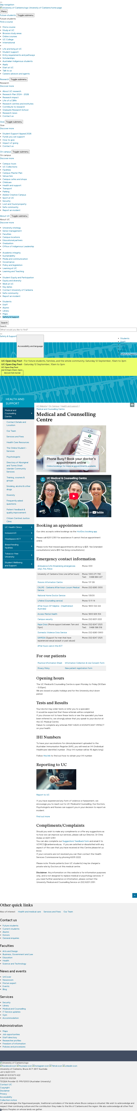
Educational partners (12, 240)
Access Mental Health (47, 614)
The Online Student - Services (17, 449)
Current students (11, 929)
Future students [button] (8, 15)
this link (46, 755)
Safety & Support (11, 317)
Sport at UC (8, 198)
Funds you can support (14, 136)
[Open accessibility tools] (1, 2)
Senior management (12, 231)
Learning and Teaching (13, 271)
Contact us (8, 116)
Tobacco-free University (11, 555)
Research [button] (4, 79)
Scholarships (9, 58)
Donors (6, 935)
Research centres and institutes (18, 103)
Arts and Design (10, 951)
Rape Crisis (42, 624)
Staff (5, 304)
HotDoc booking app (87, 531)
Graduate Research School (15, 110)
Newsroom (8, 980)
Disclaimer (5, 1090)
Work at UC (8, 284)
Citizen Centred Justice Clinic (18, 520)
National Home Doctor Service (51, 595)
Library (6, 310)
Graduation (8, 243)
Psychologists (13, 457)
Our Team (11, 431)
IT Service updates (11, 1012)
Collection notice (8, 1100)
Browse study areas (12, 33)
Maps (5, 314)
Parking (6, 191)
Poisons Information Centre (50, 582)
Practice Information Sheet (50, 663)
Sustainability (9, 256)
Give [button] (2, 122)
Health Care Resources (18, 442)
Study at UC (8, 30)
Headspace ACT (13, 539)
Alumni (6, 307)
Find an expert (9, 983)
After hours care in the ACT (50, 646)
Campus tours (9, 163)
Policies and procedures (14, 1046)
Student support (11, 52)
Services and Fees (15, 436)
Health (6, 960)
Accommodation (11, 1018)
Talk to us (7, 70)
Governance (8, 262)
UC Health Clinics (13, 527)
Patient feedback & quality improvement (16, 511)
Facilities (7, 170)
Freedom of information (14, 1043)
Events (6, 986)
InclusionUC (11, 533)
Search (3, 326)
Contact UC (6, 1084)
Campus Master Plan (12, 173)
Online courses (10, 36)
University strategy (12, 227)
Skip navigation (7, 4)
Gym (5, 1015)
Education (7, 957)
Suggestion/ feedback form (75, 841)
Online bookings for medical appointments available (71, 466)
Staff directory (10, 1037)
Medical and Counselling (14, 1008)
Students (7, 301)
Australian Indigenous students (18, 61)
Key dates (7, 287)
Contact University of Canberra (18, 290)
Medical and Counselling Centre (10, 413)
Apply (5, 64)
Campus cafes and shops (15, 179)
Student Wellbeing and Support (13, 564)
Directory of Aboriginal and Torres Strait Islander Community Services (17, 467)
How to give (9, 140)
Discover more (7, 86)
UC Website (41, 406)
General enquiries (11, 938)
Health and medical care (29, 911)
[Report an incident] (56, 789)
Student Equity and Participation (18, 277)
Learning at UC (10, 268)
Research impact (11, 97)
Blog (5, 989)
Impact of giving (10, 143)
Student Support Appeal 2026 (17, 133)
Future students (10, 925)
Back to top (134, 895)
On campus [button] (5, 151)
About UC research (12, 91)
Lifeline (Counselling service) (50, 601)
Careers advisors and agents (16, 73)
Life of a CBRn (10, 100)
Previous (39, 450)
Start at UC (8, 67)
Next (103, 450)
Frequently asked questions (15, 502)
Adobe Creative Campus (14, 195)
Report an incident (11, 210)
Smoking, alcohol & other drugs (18, 488)
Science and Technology (14, 963)
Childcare (7, 182)
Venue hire (8, 176)
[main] (68, 633)
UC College (8, 39)
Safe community (10, 207)
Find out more (43, 816)
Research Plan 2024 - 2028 (16, 94)
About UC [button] (5, 216)
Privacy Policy (44, 668)
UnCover (7, 977)
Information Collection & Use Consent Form (84, 663)
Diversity (11, 495)
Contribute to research (14, 107)
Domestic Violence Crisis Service (52, 632)
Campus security (45, 619)
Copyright (5, 1087)
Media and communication (15, 259)
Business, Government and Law (18, 954)
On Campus (54, 406)
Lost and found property (14, 204)
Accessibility (6, 1097)
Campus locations (11, 237)
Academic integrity (12, 252)
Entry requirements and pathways (19, 55)
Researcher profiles (12, 1040)
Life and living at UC (12, 49)
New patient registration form (78, 668)
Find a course (6, 22)
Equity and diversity (12, 280)
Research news (10, 113)
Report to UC (43, 794)
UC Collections (10, 166)
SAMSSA (41, 638)
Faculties (7, 234)
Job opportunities (11, 1034)
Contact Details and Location (16, 423)
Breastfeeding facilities (11, 546)
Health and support (12, 185)
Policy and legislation (12, 265)
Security (6, 201)
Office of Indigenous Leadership (18, 246)
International (9, 42)
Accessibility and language (30, 346)
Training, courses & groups (16, 479)
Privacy (3, 1093)
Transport (7, 188)
